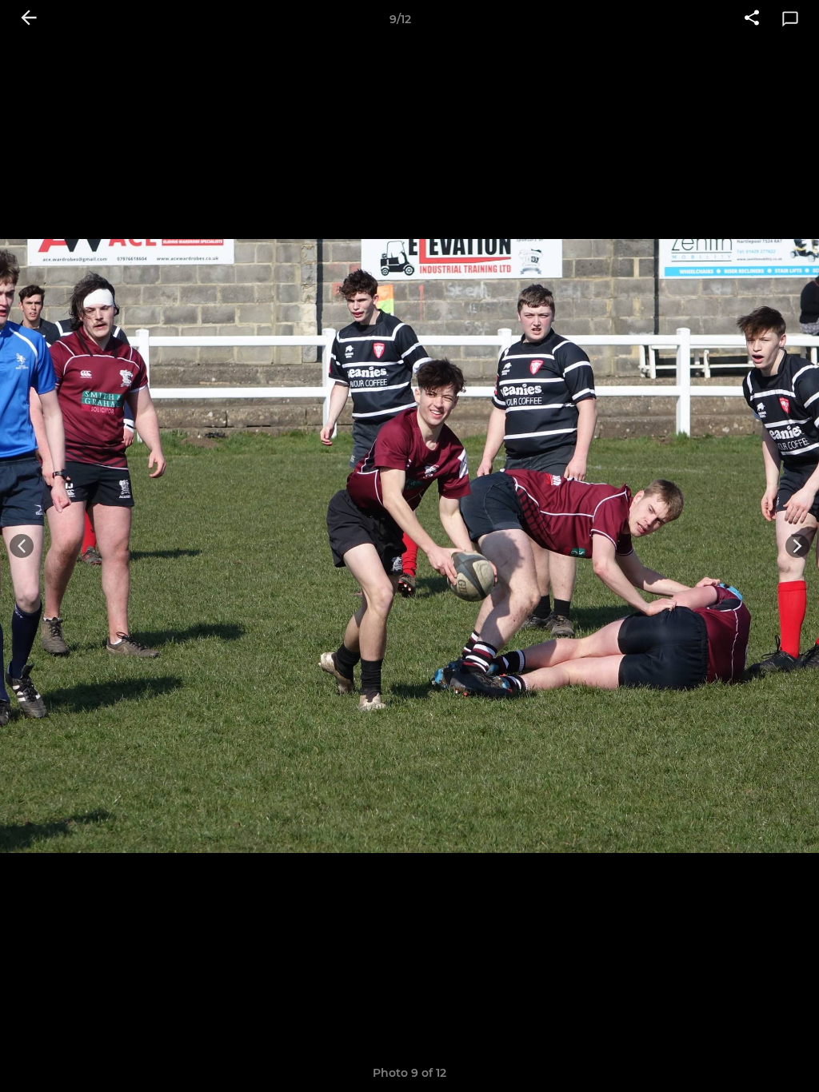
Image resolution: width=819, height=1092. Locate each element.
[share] (751, 19)
